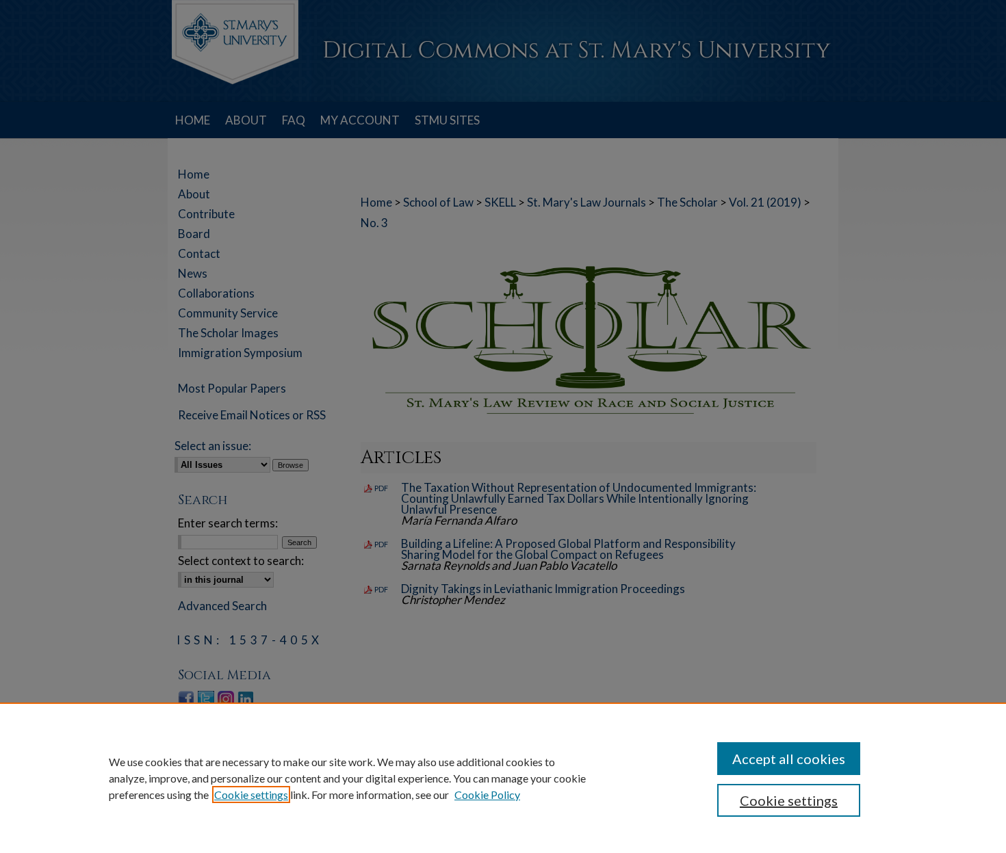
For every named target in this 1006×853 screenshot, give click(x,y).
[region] (503, 778)
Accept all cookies (788, 758)
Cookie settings (251, 794)
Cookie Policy (487, 794)
